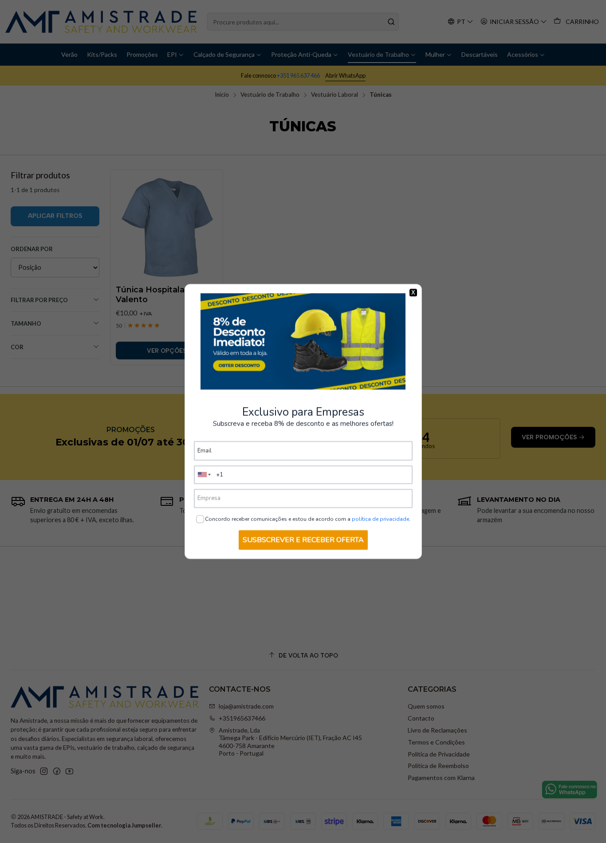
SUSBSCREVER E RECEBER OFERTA (303, 540)
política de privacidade (380, 519)
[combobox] (204, 475)
